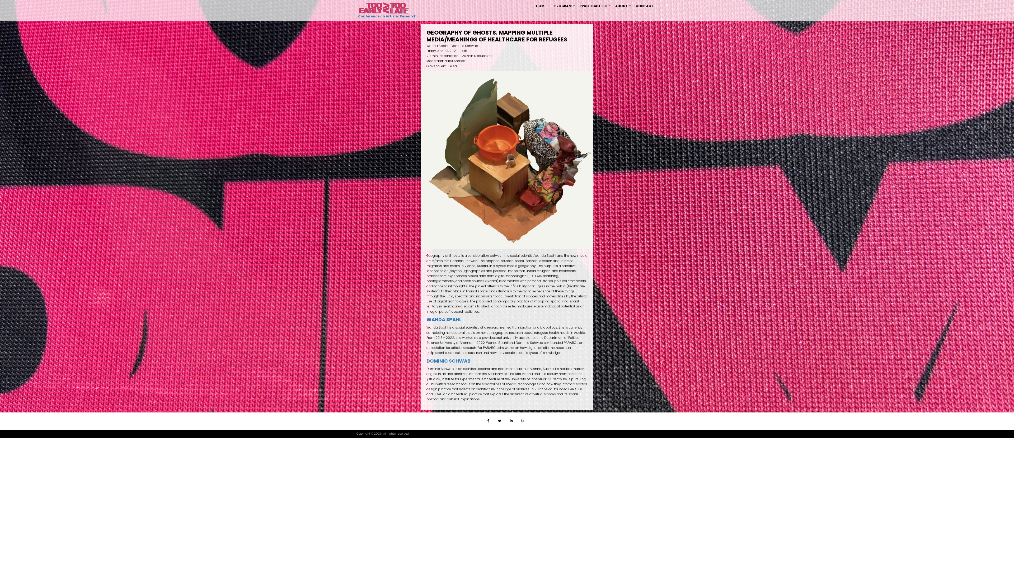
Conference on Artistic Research (386, 16)
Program (565, 8)
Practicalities (595, 8)
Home (541, 6)
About (623, 8)
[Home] (383, 8)
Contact (645, 6)
